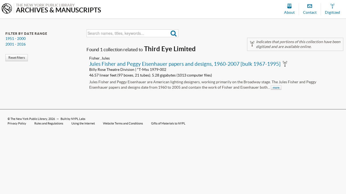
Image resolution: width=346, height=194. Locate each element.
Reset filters (16, 57)
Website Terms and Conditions (123, 123)
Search (173, 33)
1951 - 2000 (15, 38)
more (276, 87)
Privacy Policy (17, 123)
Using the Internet (83, 123)
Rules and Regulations (48, 123)
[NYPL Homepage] (7, 9)
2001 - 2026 (15, 44)
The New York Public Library (29, 118)
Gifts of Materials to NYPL (168, 123)
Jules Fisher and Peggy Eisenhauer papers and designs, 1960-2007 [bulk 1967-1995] (185, 64)
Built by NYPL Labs (73, 118)
